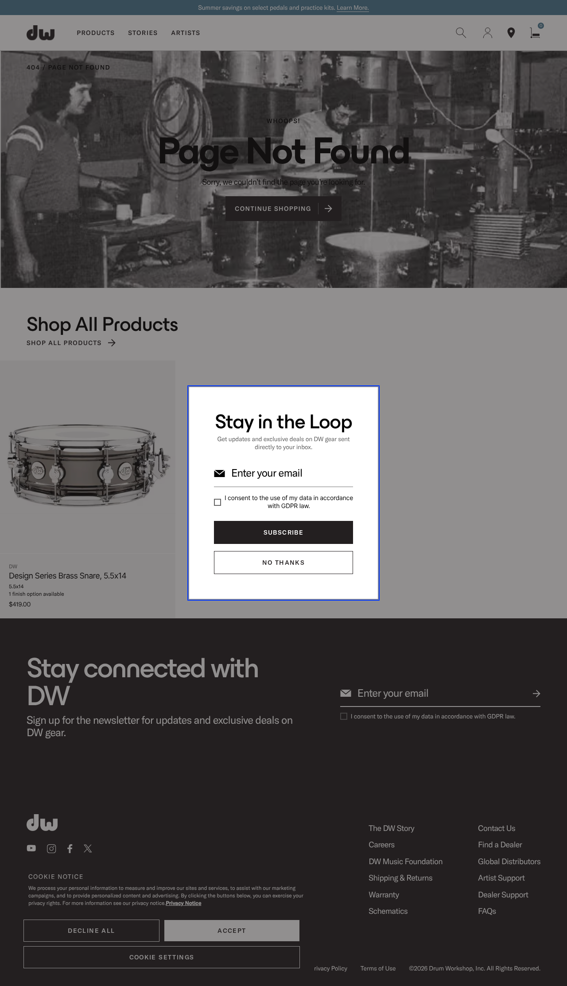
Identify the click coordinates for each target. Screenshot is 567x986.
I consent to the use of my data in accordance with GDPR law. (289, 502)
